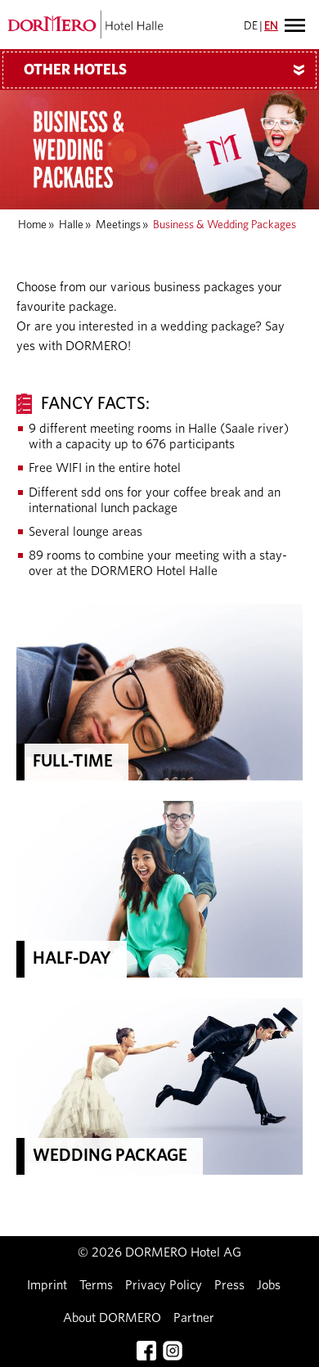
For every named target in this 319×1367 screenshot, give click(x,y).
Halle (71, 225)
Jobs (269, 1285)
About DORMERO (112, 1317)
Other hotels (167, 70)
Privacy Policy (163, 1285)
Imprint (47, 1285)
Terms (96, 1285)
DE (251, 26)
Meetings (118, 225)
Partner (193, 1317)
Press (229, 1285)
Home (32, 225)
